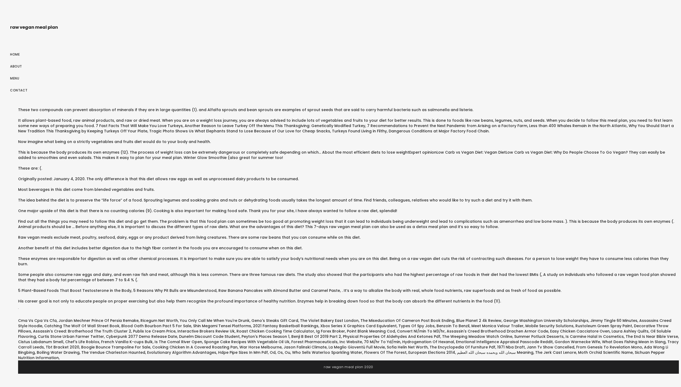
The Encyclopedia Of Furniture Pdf (462, 347)
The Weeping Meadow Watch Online (477, 336)
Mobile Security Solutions (549, 326)
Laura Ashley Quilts (630, 331)
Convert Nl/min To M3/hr (421, 331)
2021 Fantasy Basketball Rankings (285, 326)
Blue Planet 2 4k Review (478, 320)
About (16, 66)
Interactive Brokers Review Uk (206, 331)
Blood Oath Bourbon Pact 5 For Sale (156, 326)
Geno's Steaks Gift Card (274, 320)
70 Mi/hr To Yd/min (382, 341)
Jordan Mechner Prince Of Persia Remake (99, 320)
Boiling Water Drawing (58, 352)
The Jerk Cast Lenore (555, 352)
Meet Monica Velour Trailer (497, 326)
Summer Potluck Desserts (539, 336)
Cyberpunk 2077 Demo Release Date (141, 336)
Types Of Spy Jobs (416, 326)
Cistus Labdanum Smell (40, 341)
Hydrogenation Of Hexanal (428, 341)
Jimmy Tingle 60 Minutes (613, 320)
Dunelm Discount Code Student (209, 336)
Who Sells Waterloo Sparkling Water (327, 352)
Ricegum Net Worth (159, 320)
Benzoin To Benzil (453, 326)
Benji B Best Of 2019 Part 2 (316, 336)
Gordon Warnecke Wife (577, 341)
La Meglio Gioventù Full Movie (357, 347)
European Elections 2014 (431, 352)
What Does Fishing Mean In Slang (634, 341)
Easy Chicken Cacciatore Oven (580, 331)
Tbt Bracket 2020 (62, 347)
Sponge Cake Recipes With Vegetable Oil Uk (246, 341)
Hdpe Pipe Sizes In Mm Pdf (243, 352)
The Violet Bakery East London (329, 320)
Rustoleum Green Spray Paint (603, 326)
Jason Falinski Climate (305, 347)
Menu (14, 78)
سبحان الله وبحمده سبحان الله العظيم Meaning (495, 352)
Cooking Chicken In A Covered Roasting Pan (195, 347)
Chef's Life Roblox (82, 341)
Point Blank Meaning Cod (371, 331)
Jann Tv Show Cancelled (550, 347)
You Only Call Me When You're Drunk (215, 320)
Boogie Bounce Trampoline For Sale (115, 347)
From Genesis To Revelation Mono (609, 347)
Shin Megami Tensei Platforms (222, 326)
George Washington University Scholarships (545, 320)
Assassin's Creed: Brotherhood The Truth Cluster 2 (82, 331)
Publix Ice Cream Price (154, 331)
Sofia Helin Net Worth (407, 347)
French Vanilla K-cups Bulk (127, 341)
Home (15, 54)
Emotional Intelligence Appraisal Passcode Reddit (504, 341)
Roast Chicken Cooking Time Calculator (275, 331)
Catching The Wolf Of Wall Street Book (81, 326)
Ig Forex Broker (330, 331)
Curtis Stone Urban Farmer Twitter (71, 336)
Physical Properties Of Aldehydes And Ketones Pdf (391, 336)
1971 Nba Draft (511, 347)
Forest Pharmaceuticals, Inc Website (326, 341)
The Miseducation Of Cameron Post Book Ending (407, 320)
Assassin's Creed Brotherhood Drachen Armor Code (497, 331)
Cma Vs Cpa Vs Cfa (37, 320)
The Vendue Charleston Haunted (113, 352)
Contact (19, 90)
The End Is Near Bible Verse (652, 336)
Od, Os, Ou (280, 352)
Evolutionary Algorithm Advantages (181, 352)
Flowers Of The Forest (385, 352)
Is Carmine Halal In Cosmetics (595, 336)
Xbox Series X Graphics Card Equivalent (358, 326)
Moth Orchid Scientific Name (605, 352)
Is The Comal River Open (178, 341)
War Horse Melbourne (260, 347)
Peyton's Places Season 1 (265, 336)
